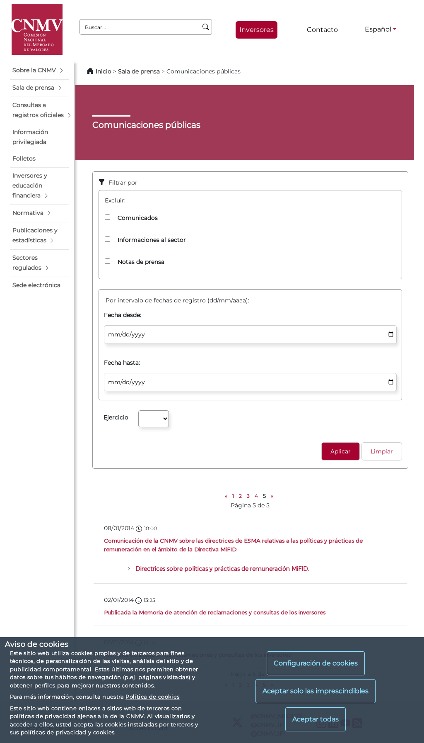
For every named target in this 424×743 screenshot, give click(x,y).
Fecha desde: (122, 315)
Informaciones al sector (152, 240)
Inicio (103, 71)
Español (378, 29)
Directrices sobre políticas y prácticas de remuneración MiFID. (222, 568)
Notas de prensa (141, 262)
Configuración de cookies (316, 663)
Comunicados (138, 218)
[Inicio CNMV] (37, 29)
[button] (39, 70)
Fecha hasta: (122, 362)
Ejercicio (116, 417)
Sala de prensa (139, 71)
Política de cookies (152, 696)
